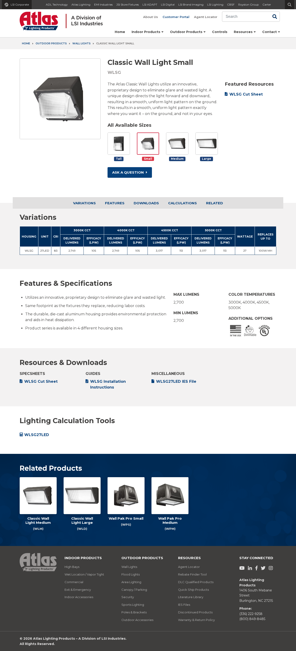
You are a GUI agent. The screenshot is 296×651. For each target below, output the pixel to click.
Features (114, 203)
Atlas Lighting (80, 4)
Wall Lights (81, 43)
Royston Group (248, 4)
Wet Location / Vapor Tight (84, 574)
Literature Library (190, 597)
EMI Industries (103, 4)
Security (127, 597)
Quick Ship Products (193, 589)
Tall (119, 158)
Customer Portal (176, 17)
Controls (219, 32)
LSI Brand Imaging (191, 4)
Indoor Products (83, 558)
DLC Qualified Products (195, 582)
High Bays (72, 567)
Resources (189, 558)
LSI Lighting (215, 4)
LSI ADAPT (149, 4)
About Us (150, 17)
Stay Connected (256, 558)
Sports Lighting (132, 604)
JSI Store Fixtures (127, 4)
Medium (177, 158)
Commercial (74, 582)
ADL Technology (57, 4)
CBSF (230, 4)
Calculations (182, 203)
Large (206, 158)
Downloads (146, 203)
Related (214, 203)
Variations (84, 203)
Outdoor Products (51, 43)
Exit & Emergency (78, 589)
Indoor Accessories (79, 597)
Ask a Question (128, 172)
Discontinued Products (195, 612)
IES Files (184, 604)
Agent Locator (205, 17)
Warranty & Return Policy (196, 620)
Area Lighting (131, 582)
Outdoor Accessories (137, 620)
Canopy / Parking (134, 589)
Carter (266, 4)
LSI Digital (168, 4)
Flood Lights (130, 574)
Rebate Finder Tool (192, 574)
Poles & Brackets (134, 612)
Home (120, 32)
